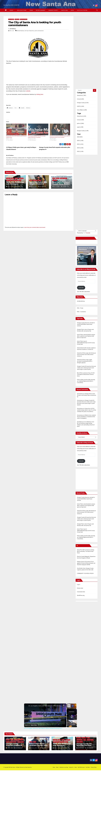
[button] (97, 10)
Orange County (53, 10)
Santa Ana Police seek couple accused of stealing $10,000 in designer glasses (38, 184)
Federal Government (18, 739)
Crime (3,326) (80, 119)
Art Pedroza (13, 28)
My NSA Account (81, 767)
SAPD (72, 10)
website (28, 91)
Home (11, 10)
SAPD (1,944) (80, 106)
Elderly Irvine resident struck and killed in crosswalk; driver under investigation (86, 417)
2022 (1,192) (80, 151)
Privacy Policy (94, 767)
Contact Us (71, 767)
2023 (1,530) (80, 147)
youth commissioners (39, 30)
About (57, 767)
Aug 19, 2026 (34, 186)
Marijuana (21, 178)
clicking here (39, 94)
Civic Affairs (11, 19)
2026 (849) (79, 137)
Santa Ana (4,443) (81, 116)
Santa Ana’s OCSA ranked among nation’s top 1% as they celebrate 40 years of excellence (86, 410)
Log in (78, 584)
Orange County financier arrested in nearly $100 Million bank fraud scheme (86, 324)
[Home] (5, 10)
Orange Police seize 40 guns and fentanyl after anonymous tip (86, 395)
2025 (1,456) (80, 140)
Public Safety (9, 180)
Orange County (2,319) (82, 102)
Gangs (57, 178)
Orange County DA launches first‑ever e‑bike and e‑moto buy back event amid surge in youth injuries (86, 368)
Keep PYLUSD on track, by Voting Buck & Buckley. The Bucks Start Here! (85, 551)
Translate (88, 232)
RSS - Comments (81, 311)
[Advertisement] (88, 478)
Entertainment (40, 10)
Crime (31, 10)
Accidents (79, 737)
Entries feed (80, 588)
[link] (26, 705)
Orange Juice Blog (83, 545)
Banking (7, 739)
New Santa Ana (28, 767)
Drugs (16, 178)
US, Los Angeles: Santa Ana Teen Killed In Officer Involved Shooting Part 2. (45, 706)
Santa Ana (64, 10)
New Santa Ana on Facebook (85, 238)
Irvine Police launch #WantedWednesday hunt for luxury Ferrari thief (86, 343)
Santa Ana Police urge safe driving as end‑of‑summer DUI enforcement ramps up (86, 354)
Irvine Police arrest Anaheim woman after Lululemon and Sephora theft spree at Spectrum (86, 336)
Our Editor (88, 767)
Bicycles (84, 737)
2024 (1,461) (80, 144)
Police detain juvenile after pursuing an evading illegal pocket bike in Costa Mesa (86, 381)
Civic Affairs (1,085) (82, 110)
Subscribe (81, 287)
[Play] (71, 717)
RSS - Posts (80, 308)
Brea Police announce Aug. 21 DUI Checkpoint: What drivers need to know (85, 374)
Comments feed (81, 591)
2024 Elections (21, 10)
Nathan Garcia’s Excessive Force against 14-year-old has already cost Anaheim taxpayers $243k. (86, 563)
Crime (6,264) (80, 99)
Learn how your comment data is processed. (34, 227)
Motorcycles (79, 739)
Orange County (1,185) (82, 130)
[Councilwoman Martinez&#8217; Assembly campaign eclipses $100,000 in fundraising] (38, 129)
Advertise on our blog (64, 767)
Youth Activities (82, 10)
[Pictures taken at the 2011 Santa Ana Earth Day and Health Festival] (16, 129)
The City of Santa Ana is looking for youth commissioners (34, 24)
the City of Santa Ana (29, 30)
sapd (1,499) (80, 127)
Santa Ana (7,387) (81, 95)
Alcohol (8, 178)
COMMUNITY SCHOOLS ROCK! (85, 573)
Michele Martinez (20, 30)
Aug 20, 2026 (81, 747)
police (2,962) (80, 123)
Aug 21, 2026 (10, 186)
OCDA (85, 739)
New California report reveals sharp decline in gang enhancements (61, 184)
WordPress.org (81, 595)
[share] (63, 705)
